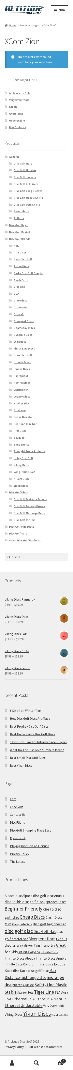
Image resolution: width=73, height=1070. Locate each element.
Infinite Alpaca (29, 952)
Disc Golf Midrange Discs (29, 513)
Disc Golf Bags (18, 225)
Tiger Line (44, 992)
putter (17, 984)
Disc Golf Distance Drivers (30, 499)
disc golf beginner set (49, 924)
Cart (13, 799)
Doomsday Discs (24, 328)
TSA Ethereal (16, 999)
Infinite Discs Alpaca (20, 958)
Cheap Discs (32, 917)
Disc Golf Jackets (25, 177)
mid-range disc (33, 977)
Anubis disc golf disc (27, 901)
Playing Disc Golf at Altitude (29, 846)
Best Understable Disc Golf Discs (32, 734)
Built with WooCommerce (44, 1047)
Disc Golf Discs (18, 492)
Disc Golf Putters (24, 520)
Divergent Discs (24, 321)
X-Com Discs (22, 479)
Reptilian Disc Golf (26, 424)
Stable (13, 107)
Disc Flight (17, 822)
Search (36, 1063)
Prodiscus (20, 410)
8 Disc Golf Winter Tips (25, 711)
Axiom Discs (21, 266)
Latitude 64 (21, 389)
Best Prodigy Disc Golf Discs (29, 726)
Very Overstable (19, 100)
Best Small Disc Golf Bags (28, 758)
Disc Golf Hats (23, 163)
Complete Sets (22, 924)
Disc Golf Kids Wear (26, 184)
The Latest (17, 861)
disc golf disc (19, 931)
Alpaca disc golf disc (38, 895)
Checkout (16, 807)
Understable (17, 120)
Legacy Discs (22, 396)
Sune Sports (21, 444)
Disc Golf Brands (19, 239)
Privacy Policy (19, 854)
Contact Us (17, 814)
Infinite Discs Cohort (19, 964)
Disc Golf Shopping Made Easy (30, 830)
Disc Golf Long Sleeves (28, 191)
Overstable (16, 113)
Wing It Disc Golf (24, 472)
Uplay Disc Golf (23, 458)
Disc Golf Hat (44, 931)
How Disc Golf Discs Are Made (30, 718)
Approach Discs (54, 901)
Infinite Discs (22, 362)
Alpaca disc (13, 895)
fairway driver (22, 945)
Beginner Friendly (23, 908)
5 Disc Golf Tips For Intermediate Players (38, 742)
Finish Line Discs (24, 348)
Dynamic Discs (23, 335)
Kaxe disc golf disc (34, 970)
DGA (16, 293)
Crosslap (19, 287)
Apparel (14, 156)
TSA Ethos (36, 999)
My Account (12, 1063)
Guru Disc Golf (23, 355)
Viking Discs (21, 465)
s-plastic (28, 985)
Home (12, 25)
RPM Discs (20, 431)
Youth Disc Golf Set (60, 1015)
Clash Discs (21, 280)
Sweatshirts (21, 211)
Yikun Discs (21, 485)
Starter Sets (25, 992)
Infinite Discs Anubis (51, 958)
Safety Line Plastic (51, 984)
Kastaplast (21, 376)
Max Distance (17, 127)
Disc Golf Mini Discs (21, 526)
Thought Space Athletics (29, 451)
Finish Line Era (44, 945)
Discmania (20, 307)
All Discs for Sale (19, 93)
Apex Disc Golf (23, 259)
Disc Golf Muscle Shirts (28, 198)
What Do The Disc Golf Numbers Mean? (37, 750)
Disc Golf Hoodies (25, 170)
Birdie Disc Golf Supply (28, 273)
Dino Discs (20, 300)
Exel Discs (20, 341)
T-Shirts (19, 218)
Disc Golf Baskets (20, 232)
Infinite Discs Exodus (49, 964)
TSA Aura (61, 992)
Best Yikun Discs (21, 765)
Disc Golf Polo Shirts (27, 204)
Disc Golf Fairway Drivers (29, 506)
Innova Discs (22, 369)
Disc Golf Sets (18, 533)
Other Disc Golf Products (25, 540)
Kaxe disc (12, 970)
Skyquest (20, 437)
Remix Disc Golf (24, 417)
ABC (16, 246)
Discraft (19, 314)
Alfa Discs (20, 252)
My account (18, 838)
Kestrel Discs (22, 383)
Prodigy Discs (22, 403)
